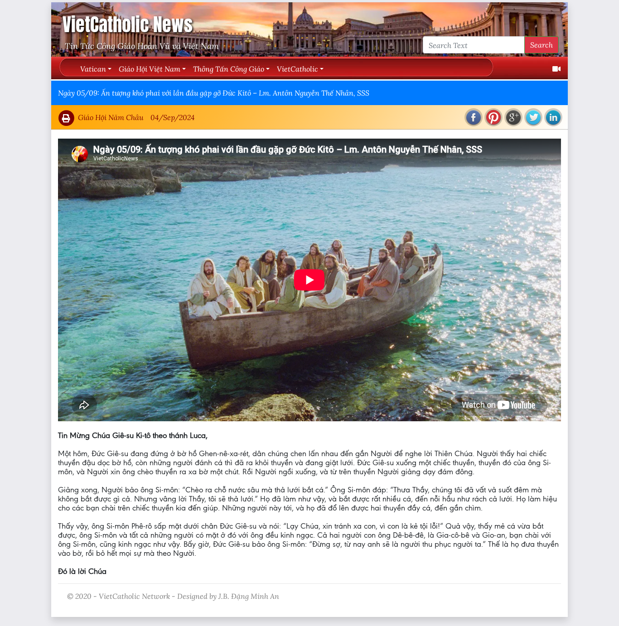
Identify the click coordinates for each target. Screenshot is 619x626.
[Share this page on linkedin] (553, 117)
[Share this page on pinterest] (493, 117)
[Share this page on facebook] (473, 117)
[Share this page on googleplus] (513, 117)
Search (541, 44)
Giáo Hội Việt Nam (149, 68)
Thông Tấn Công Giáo (228, 68)
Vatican (93, 68)
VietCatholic (297, 68)
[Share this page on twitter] (533, 117)
